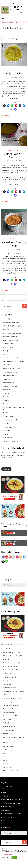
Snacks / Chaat (7, 416)
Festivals (5, 354)
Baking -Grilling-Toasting (11, 326)
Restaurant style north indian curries (14, 407)
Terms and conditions (9, 817)
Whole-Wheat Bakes (9, 441)
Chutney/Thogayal (9, 344)
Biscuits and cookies (9, 337)
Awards (5, 319)
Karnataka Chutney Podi (14, 244)
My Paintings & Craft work (11, 803)
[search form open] (14, 3)
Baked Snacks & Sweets (10, 322)
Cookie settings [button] (6, 857)
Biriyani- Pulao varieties (10, 333)
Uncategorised (7, 821)
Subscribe (6, 469)
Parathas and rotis (8, 386)
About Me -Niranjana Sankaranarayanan (9, 788)
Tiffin (4, 434)
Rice (4, 413)
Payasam (5, 390)
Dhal (4, 351)
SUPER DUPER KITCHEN (17, 8)
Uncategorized (7, 438)
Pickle (5, 393)
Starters (5, 423)
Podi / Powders (14, 239)
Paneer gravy (7, 379)
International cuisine (9, 358)
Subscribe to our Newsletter (12, 814)
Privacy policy (7, 807)
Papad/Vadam (7, 383)
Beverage (6, 330)
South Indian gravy (14, 70)
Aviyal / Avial (14, 73)
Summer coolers (8, 427)
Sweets (5, 431)
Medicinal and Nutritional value (13, 361)
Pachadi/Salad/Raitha (9, 375)
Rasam (5, 404)
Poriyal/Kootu (7, 400)
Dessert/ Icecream (8, 347)
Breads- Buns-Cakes (9, 340)
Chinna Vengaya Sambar (14, 155)
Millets (5, 365)
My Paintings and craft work (12, 368)
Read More (4, 115)
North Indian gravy (9, 372)
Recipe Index (7, 810)
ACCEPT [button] (14, 857)
